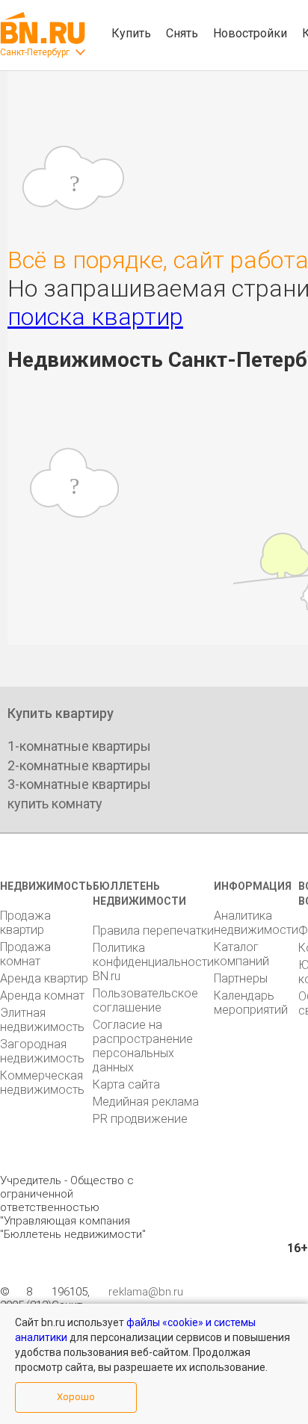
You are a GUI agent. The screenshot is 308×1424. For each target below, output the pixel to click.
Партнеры (241, 978)
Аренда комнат (42, 995)
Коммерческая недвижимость (42, 1082)
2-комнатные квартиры (79, 765)
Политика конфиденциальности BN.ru (153, 962)
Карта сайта (126, 1084)
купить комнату (54, 803)
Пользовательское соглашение (145, 1000)
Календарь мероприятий (251, 1002)
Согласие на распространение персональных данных (143, 1046)
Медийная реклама (146, 1102)
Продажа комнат (25, 954)
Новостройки (250, 33)
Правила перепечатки (153, 930)
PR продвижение (140, 1119)
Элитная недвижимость (42, 1020)
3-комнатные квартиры (79, 784)
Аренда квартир (44, 978)
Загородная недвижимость (42, 1051)
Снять (182, 33)
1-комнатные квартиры (79, 746)
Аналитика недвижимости (256, 922)
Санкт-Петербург (35, 52)
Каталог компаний (241, 954)
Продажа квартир (25, 922)
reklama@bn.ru (145, 1291)
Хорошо (76, 1396)
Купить (131, 33)
